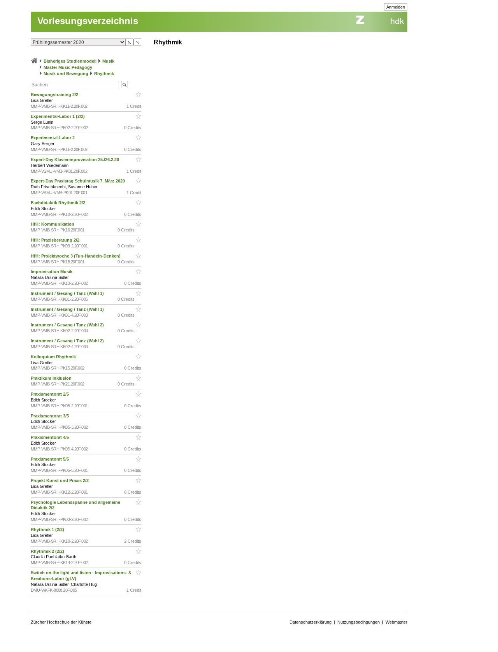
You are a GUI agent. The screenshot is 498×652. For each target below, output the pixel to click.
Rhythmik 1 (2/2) (48, 529)
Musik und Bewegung (66, 73)
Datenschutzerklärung (310, 622)
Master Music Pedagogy (68, 67)
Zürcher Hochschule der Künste (61, 622)
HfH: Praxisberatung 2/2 (56, 240)
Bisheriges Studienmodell (70, 61)
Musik (108, 61)
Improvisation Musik (52, 271)
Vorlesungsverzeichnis (87, 21)
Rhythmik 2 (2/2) (48, 551)
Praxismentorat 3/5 (50, 416)
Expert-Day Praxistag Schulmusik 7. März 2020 (78, 181)
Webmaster (396, 622)
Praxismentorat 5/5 (50, 459)
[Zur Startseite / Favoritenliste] (34, 61)
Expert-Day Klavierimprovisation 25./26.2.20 (75, 159)
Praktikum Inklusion (52, 378)
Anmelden (395, 7)
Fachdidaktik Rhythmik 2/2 (58, 202)
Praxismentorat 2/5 (50, 394)
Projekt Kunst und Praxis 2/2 (60, 480)
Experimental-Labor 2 (53, 137)
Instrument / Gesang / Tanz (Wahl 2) (68, 324)
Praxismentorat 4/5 (50, 437)
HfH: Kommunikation (53, 224)
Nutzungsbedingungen (358, 622)
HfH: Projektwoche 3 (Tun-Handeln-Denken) (76, 256)
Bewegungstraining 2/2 (55, 94)
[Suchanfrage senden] (124, 84)
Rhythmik (104, 73)
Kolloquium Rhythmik (54, 356)
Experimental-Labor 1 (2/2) (58, 116)
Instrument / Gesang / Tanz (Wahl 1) (68, 293)
